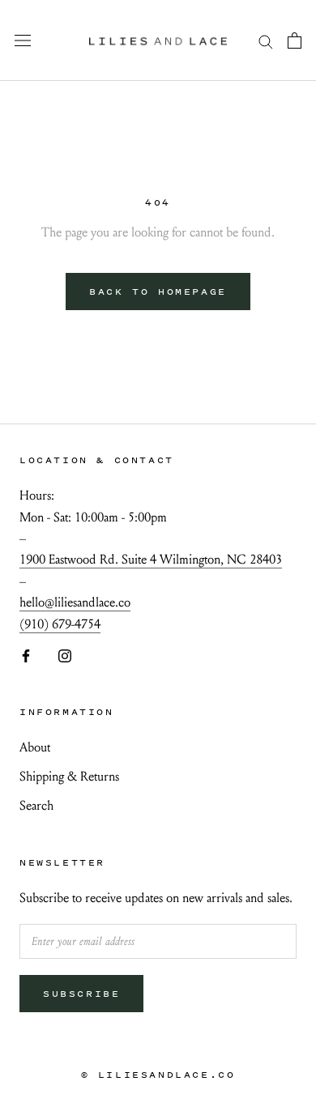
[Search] (265, 40)
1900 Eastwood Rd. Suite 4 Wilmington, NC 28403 (150, 559)
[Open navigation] (23, 40)
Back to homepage (158, 291)
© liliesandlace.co (158, 1074)
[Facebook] (25, 654)
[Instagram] (64, 654)
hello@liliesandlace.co (74, 602)
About (34, 747)
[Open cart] (294, 40)
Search (36, 805)
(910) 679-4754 (59, 624)
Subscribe (81, 993)
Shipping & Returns (69, 776)
